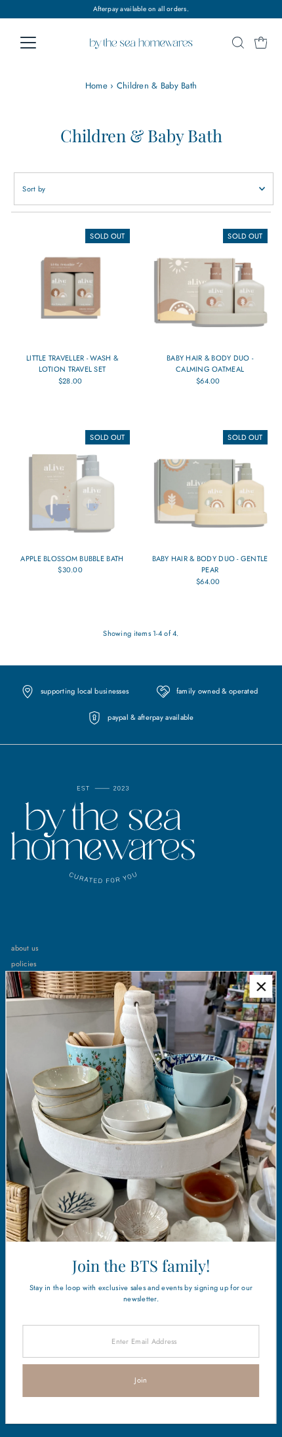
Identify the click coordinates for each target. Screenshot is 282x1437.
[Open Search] (238, 43)
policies (23, 963)
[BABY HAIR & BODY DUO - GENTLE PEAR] (210, 487)
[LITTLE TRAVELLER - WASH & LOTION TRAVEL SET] (71, 286)
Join (140, 1380)
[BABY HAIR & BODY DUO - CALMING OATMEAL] (210, 286)
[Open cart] (261, 43)
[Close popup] (260, 986)
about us (24, 948)
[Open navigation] (42, 42)
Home (96, 85)
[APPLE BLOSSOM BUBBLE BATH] (71, 487)
